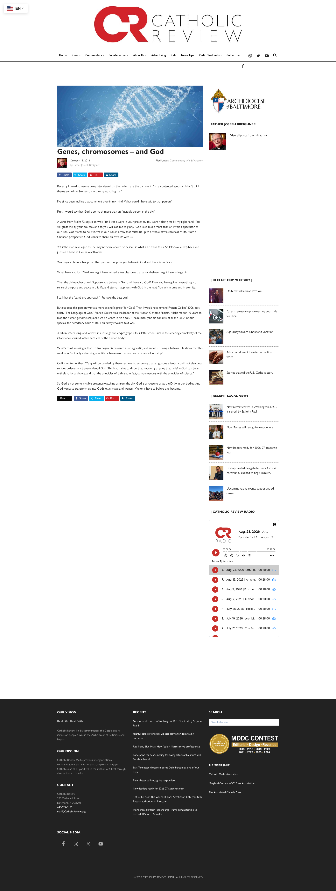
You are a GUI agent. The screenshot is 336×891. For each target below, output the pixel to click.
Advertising (158, 55)
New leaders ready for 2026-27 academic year (158, 788)
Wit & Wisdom (194, 160)
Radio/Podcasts (209, 55)
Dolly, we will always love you (244, 290)
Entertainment (118, 55)
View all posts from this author (249, 135)
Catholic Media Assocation (223, 774)
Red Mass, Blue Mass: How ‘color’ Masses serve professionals (166, 746)
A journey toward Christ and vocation (250, 331)
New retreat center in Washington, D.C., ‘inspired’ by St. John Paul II (252, 409)
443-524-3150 (64, 807)
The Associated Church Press (225, 792)
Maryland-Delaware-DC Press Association (232, 783)
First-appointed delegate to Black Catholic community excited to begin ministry (252, 470)
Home (63, 55)
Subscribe (233, 55)
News (75, 55)
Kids (174, 55)
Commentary (93, 55)
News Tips (187, 55)
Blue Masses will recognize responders (250, 427)
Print (63, 398)
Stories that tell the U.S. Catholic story (250, 372)
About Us (139, 55)
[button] (275, 55)
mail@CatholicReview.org (71, 811)
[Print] (58, 398)
